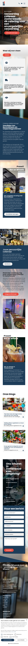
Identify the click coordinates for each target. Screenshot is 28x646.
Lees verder (13, 631)
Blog (4, 605)
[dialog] (14, 632)
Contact (7, 55)
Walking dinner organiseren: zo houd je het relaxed (14, 423)
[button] (14, 643)
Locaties (5, 607)
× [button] (26, 619)
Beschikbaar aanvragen (12, 214)
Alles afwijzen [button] (21, 640)
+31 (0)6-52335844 (7, 585)
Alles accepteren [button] (8, 640)
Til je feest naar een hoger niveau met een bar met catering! (13, 414)
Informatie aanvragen (12, 33)
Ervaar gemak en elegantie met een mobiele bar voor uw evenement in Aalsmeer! (13, 447)
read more (23, 417)
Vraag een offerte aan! (11, 294)
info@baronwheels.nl (8, 588)
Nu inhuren (7, 264)
